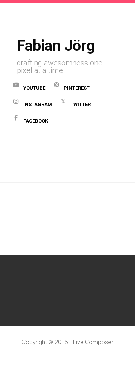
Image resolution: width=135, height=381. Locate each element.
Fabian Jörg (56, 46)
